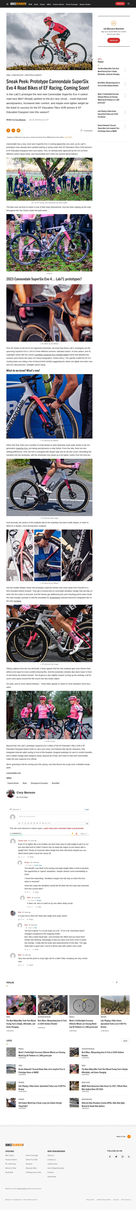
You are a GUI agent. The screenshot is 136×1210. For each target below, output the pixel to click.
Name (40, 607)
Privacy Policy (43, 625)
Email (40, 597)
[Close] (99, 580)
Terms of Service (56, 625)
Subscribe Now (68, 618)
